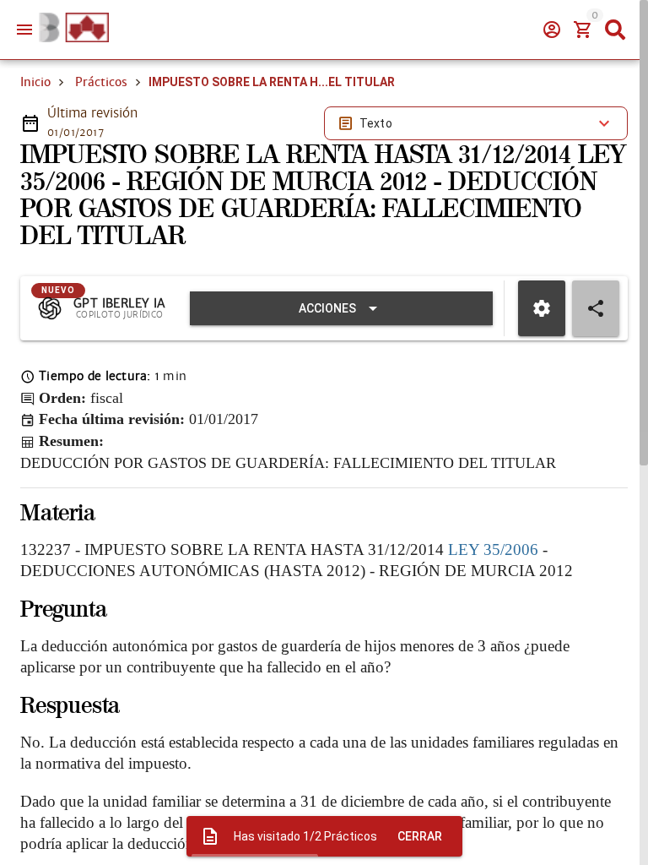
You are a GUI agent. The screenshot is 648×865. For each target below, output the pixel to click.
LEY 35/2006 (493, 549)
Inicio (35, 82)
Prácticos (101, 82)
